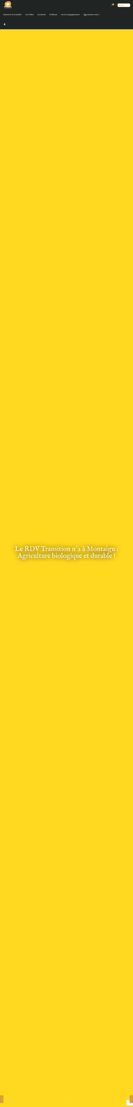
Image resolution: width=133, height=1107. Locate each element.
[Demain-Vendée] (8, 5)
